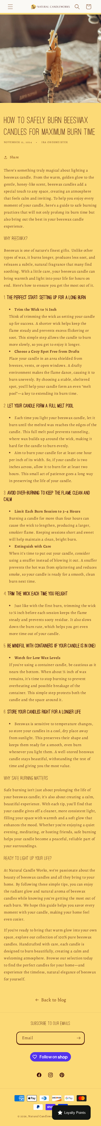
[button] (10, 6)
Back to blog (53, 1000)
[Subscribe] (78, 1038)
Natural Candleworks (42, 1116)
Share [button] (14, 157)
